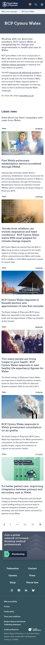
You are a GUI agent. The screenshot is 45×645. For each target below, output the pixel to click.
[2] (40, 524)
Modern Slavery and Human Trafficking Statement (15, 622)
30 (32, 524)
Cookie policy (9, 611)
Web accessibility (10, 601)
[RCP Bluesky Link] (33, 590)
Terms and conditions (12, 616)
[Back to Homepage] (11, 4)
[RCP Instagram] (11, 590)
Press (32, 575)
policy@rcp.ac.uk (26, 96)
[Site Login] (30, 5)
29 (25, 524)
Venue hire (32, 582)
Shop (13, 582)
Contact (32, 568)
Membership (18, 554)
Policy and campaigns (10, 12)
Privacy (7, 606)
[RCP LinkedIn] (26, 590)
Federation (13, 568)
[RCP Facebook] (18, 590)
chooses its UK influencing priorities (24, 73)
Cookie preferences (11, 629)
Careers (12, 575)
